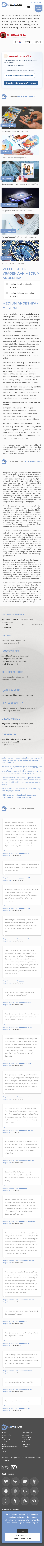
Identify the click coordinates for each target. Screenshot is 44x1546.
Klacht (3, 1449)
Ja (21, 1537)
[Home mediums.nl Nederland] (12, 5)
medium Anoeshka (17, 855)
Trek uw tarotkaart (8, 158)
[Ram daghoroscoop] (6, 1481)
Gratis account (6, 1439)
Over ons (4, 1451)
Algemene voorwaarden (9, 1446)
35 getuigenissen (8, 744)
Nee (22, 1531)
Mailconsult (5, 1437)
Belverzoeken (26, 1437)
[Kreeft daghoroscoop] (34, 1481)
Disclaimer (25, 1446)
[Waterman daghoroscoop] (25, 1501)
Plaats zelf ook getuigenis (10, 237)
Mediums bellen (6, 1435)
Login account (26, 1439)
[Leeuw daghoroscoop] (6, 1491)
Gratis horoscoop (8, 263)
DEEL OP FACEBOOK (12, 672)
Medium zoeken (27, 1433)
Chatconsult (25, 1435)
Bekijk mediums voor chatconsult (20, 76)
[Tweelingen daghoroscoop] (25, 1481)
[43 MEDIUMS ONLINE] (32, 2)
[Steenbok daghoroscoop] (15, 1501)
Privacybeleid (26, 1444)
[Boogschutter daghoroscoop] (6, 1501)
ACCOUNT (38, 8)
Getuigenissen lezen (9, 211)
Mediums (4, 1433)
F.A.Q (23, 1442)
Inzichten (25, 1449)
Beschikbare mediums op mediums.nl (15, 131)
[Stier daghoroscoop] (15, 1481)
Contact (4, 1444)
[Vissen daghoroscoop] (34, 1501)
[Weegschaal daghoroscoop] (25, 1491)
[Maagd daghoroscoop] (15, 1491)
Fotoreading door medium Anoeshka (14, 184)
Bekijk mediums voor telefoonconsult (22, 83)
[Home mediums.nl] (12, 1427)
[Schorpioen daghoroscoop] (34, 1491)
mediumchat (37, 625)
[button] (28, 7)
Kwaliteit (4, 1442)
